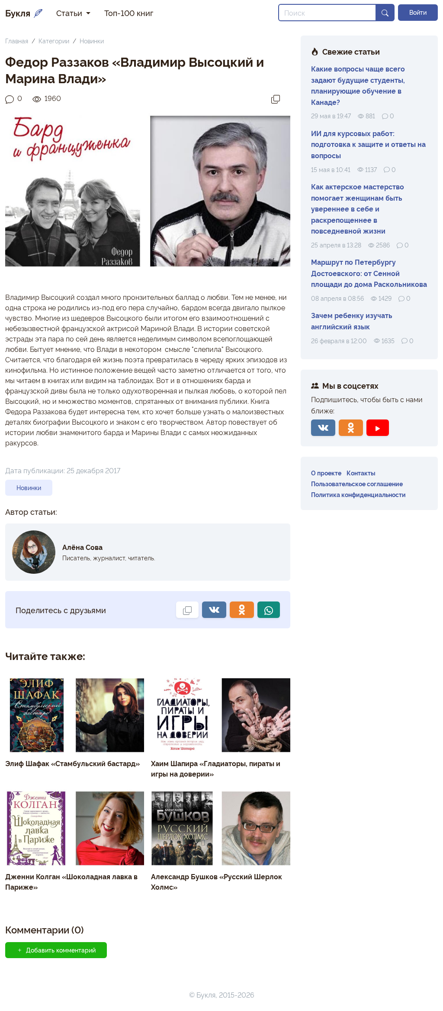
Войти (418, 12)
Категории (54, 40)
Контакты (361, 472)
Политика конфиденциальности (358, 494)
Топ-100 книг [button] (128, 12)
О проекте (326, 472)
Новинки (92, 40)
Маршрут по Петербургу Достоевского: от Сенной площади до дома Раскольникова (369, 273)
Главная (16, 40)
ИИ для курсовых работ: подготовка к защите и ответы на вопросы (368, 144)
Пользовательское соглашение (357, 483)
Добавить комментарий (61, 950)
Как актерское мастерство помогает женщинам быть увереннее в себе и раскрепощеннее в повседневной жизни (357, 208)
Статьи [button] (70, 12)
